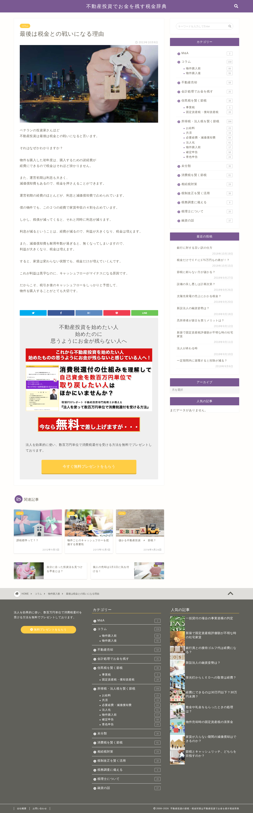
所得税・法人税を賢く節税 (206, 121)
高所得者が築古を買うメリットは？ (200, 320)
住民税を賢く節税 (206, 100)
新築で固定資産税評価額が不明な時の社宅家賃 (205, 334)
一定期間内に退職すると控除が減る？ (202, 360)
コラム (25, 26)
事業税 (208, 107)
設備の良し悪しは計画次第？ (196, 284)
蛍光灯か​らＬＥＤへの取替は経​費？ (211, 677)
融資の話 (206, 220)
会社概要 (21, 808)
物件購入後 (208, 73)
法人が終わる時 (187, 348)
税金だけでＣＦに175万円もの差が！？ (203, 260)
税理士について (206, 211)
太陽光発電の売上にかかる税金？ (199, 296)
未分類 (206, 165)
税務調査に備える (205, 202)
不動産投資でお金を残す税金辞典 (126, 6)
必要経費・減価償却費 (208, 137)
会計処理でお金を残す (206, 91)
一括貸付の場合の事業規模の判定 (209, 618)
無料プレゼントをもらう (50, 629)
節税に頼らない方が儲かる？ (196, 272)
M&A (205, 53)
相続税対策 (206, 184)
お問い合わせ (40, 808)
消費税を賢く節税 (206, 175)
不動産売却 (206, 82)
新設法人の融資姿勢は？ (193, 308)
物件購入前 (208, 68)
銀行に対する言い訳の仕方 (194, 247)
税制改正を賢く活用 (206, 193)
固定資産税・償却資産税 (208, 112)
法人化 (208, 142)
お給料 (208, 128)
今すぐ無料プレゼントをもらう (89, 466)
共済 (208, 132)
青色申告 (208, 156)
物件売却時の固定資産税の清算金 (209, 722)
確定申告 (208, 152)
